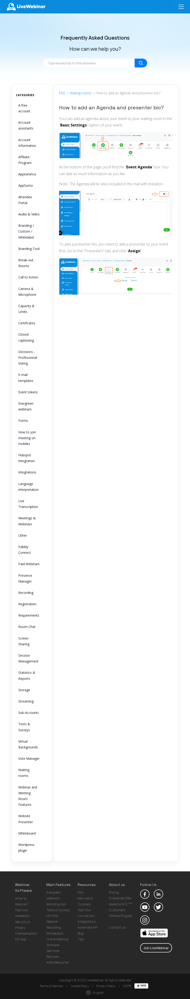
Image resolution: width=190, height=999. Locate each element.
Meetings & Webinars (27, 521)
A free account (24, 108)
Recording (25, 592)
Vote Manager (29, 758)
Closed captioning (26, 337)
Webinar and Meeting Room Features (27, 796)
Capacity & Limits (26, 309)
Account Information (27, 143)
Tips (81, 939)
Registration (27, 604)
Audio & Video (29, 214)
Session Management (28, 658)
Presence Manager (25, 578)
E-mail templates (25, 377)
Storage (24, 690)
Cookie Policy (79, 986)
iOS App (20, 939)
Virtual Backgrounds (28, 744)
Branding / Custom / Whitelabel (26, 231)
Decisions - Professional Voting (27, 358)
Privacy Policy (105, 986)
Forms (23, 420)
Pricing (114, 892)
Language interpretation (28, 487)
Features (21, 910)
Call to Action (28, 277)
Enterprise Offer (120, 898)
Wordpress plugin (26, 847)
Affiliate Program (25, 160)
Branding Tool (29, 248)
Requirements (28, 615)
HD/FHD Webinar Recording (53, 922)
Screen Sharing (23, 641)
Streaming (26, 701)
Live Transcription (28, 504)
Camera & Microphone (27, 292)
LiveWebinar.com (25, 7)
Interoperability (26, 933)
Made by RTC (120, 904)
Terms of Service (51, 986)
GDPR (127, 986)
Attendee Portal (25, 200)
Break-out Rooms (25, 263)
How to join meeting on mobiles (27, 438)
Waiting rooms (23, 773)
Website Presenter (25, 819)
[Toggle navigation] (181, 6)
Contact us (117, 927)
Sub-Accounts (28, 712)
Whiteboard (27, 833)
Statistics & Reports (26, 675)
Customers (117, 910)
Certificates (26, 323)
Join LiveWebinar (156, 948)
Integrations (27, 472)
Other (22, 535)
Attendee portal (57, 962)
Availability (22, 916)
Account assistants (25, 125)
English (98, 992)
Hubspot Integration (26, 458)
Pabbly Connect (24, 550)
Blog (81, 933)
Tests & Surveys (24, 727)
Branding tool (56, 904)
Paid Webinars (29, 564)
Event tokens (28, 392)
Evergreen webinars (25, 406)
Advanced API (87, 927)
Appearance (27, 174)
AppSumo (25, 185)
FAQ (62, 93)
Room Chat (26, 626)
